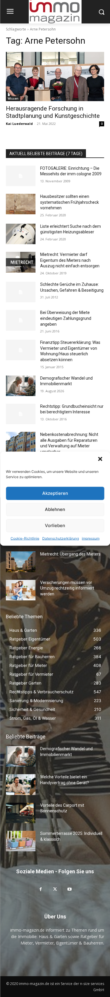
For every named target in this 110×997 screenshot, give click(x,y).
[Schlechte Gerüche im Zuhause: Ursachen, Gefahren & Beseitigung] (20, 292)
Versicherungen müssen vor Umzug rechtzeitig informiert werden (67, 588)
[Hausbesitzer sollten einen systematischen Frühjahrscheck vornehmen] (20, 204)
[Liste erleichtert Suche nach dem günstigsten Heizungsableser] (20, 234)
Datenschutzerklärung (60, 538)
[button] (100, 459)
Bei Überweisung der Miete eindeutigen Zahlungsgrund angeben (65, 318)
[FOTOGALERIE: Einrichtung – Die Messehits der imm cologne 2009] (20, 176)
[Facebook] (40, 889)
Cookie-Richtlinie (25, 538)
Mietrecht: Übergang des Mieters (70, 554)
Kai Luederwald (19, 123)
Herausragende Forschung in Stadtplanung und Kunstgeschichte (53, 112)
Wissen (13, 98)
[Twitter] (55, 889)
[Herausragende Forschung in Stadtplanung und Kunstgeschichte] (55, 76)
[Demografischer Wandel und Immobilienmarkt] (20, 386)
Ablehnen (55, 509)
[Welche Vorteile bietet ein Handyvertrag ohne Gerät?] (20, 784)
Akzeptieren (55, 493)
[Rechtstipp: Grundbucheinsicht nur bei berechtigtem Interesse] (20, 414)
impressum (90, 538)
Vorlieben (55, 525)
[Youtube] (69, 889)
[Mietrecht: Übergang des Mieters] (20, 561)
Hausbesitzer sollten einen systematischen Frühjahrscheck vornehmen (69, 202)
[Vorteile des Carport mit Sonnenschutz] (20, 813)
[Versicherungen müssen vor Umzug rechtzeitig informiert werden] (20, 590)
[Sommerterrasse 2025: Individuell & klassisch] (20, 841)
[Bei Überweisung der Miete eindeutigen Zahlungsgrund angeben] (20, 320)
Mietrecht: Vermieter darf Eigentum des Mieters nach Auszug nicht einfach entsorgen (69, 260)
